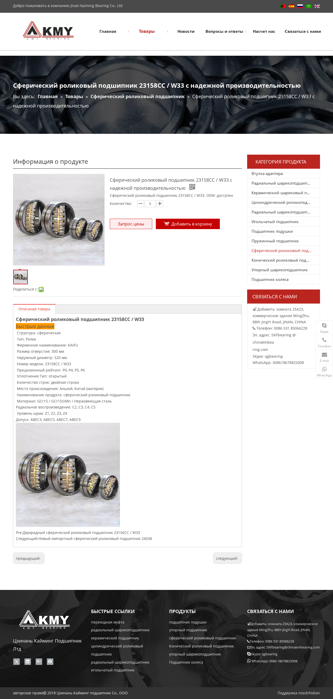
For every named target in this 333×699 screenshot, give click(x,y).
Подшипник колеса (270, 279)
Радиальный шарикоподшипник (283, 183)
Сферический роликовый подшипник (286, 250)
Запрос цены (131, 224)
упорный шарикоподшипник (195, 654)
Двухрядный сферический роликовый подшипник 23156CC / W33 (81, 532)
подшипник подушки (188, 622)
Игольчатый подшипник (275, 221)
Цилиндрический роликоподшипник (286, 202)
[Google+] (39, 661)
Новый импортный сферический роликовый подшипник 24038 (95, 538)
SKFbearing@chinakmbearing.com (293, 647)
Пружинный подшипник (275, 240)
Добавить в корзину (191, 224)
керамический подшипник (115, 637)
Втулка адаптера (267, 173)
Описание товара (34, 308)
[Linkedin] (27, 661)
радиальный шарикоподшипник (120, 629)
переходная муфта (107, 622)
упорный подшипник (188, 629)
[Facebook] (50, 661)
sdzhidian (311, 692)
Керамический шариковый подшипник (286, 192)
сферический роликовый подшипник (202, 637)
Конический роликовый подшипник (286, 260)
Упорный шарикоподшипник (280, 269)
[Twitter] (16, 661)
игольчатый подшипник (113, 669)
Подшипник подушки (272, 231)
